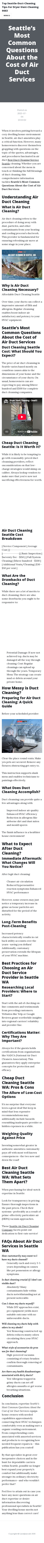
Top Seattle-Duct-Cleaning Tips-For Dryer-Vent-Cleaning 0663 (20, 7)
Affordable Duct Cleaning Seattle (21, 294)
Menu (6, 15)
